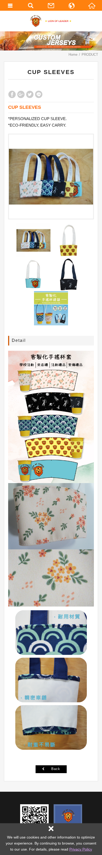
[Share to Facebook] (12, 94)
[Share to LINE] (39, 94)
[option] (51, 176)
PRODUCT (90, 54)
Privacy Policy (80, 849)
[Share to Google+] (21, 94)
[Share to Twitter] (30, 94)
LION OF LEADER (51, 21)
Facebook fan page (68, 818)
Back (55, 769)
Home (73, 54)
